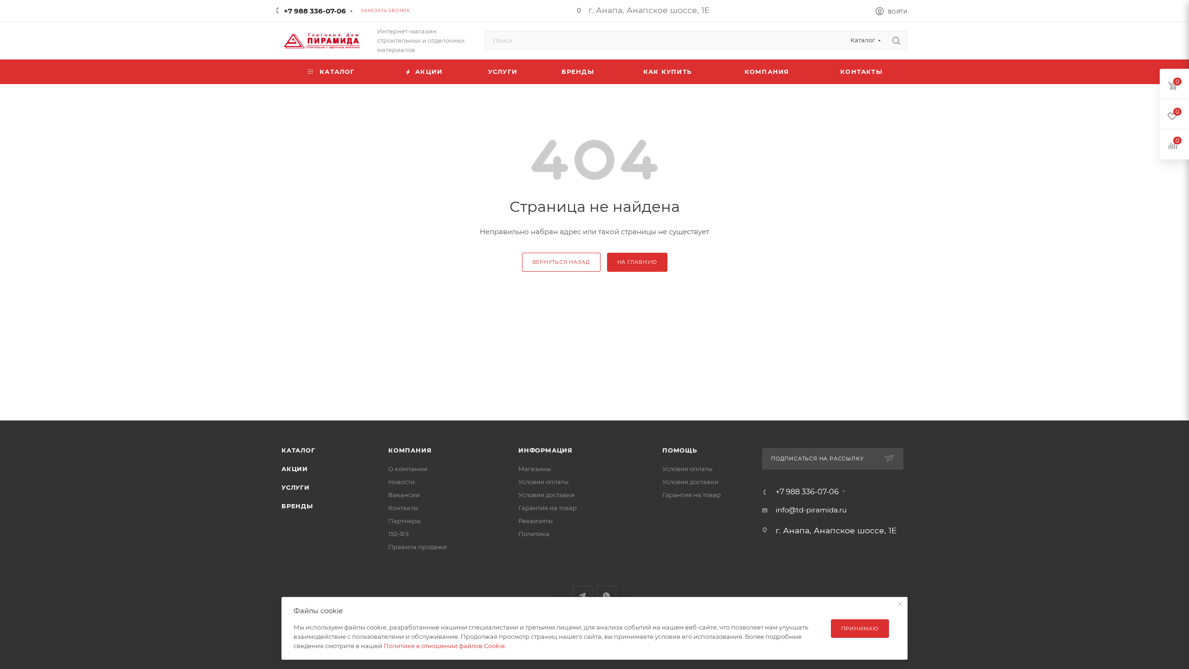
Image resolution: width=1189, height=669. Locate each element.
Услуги (295, 487)
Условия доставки (546, 494)
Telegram (583, 596)
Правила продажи (417, 547)
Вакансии (404, 494)
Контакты (403, 508)
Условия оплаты (543, 481)
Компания (409, 450)
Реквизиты (535, 521)
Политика (533, 534)
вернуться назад (561, 262)
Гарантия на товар (547, 508)
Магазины (534, 468)
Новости (401, 481)
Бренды (297, 506)
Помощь (679, 450)
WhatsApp (606, 596)
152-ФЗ (398, 534)
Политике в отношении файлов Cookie (444, 645)
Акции (294, 468)
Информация (545, 450)
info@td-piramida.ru (811, 509)
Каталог (298, 450)
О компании (407, 468)
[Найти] (896, 40)
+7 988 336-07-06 (315, 11)
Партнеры (404, 521)
